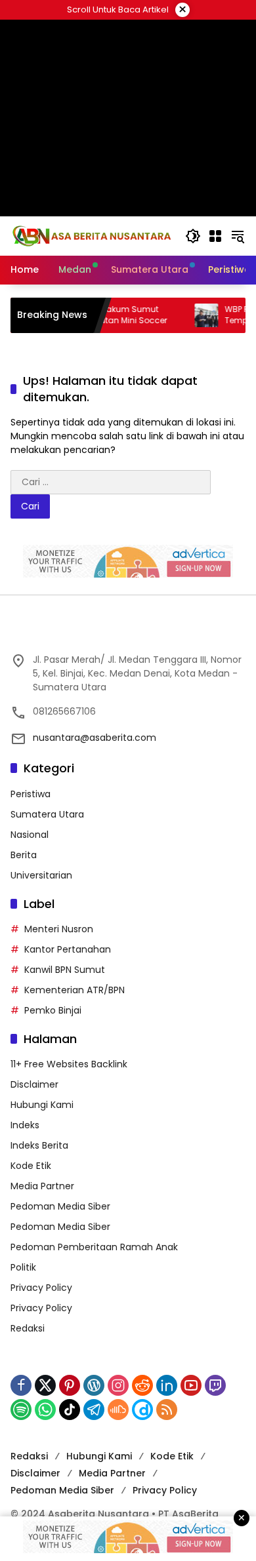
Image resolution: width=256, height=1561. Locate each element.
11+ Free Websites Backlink (69, 1064)
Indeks (25, 1125)
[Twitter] (45, 1385)
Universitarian (41, 875)
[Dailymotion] (142, 1409)
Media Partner (42, 1186)
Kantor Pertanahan (67, 949)
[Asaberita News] (91, 235)
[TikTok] (69, 1409)
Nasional (30, 834)
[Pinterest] (69, 1385)
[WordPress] (93, 1385)
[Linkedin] (166, 1385)
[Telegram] (93, 1409)
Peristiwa (31, 793)
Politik (23, 1267)
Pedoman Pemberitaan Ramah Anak (94, 1247)
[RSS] (166, 1409)
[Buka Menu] (215, 236)
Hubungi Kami (42, 1104)
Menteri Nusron (58, 929)
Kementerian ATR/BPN (74, 990)
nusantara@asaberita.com (94, 737)
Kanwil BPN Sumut (64, 969)
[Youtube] (191, 1385)
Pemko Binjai (52, 1010)
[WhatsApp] (45, 1409)
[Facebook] (21, 1385)
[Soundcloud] (118, 1409)
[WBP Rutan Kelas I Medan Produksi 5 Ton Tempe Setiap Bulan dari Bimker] (191, 315)
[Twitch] (215, 1385)
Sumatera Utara (47, 814)
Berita (24, 854)
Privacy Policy (41, 1287)
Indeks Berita (39, 1145)
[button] (193, 236)
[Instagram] (118, 1385)
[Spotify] (21, 1409)
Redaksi (28, 1328)
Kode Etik (31, 1165)
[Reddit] (142, 1385)
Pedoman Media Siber (60, 1206)
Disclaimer (34, 1084)
